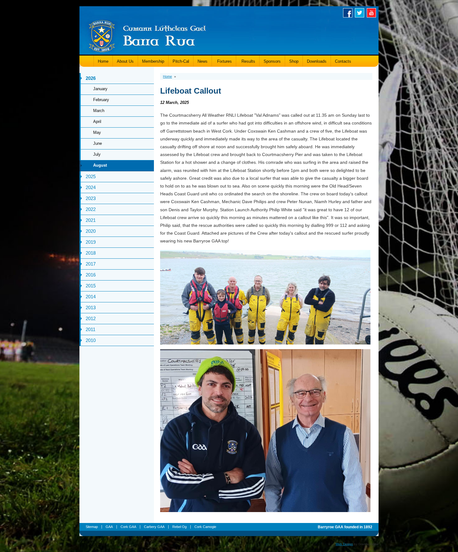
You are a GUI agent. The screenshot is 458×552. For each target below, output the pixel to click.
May (97, 132)
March (98, 110)
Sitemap (92, 527)
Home (103, 61)
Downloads (317, 61)
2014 (91, 296)
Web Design (344, 544)
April (97, 121)
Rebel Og (179, 527)
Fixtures (224, 61)
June (97, 143)
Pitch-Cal (181, 61)
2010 (91, 340)
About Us (125, 61)
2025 (91, 176)
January (100, 88)
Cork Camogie (205, 527)
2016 (91, 274)
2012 (91, 318)
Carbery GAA (154, 527)
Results (247, 61)
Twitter (361, 12)
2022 (91, 209)
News (203, 61)
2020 (91, 231)
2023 (91, 198)
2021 (91, 220)
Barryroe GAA (147, 35)
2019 (91, 242)
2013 (91, 307)
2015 (91, 285)
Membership (153, 61)
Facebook (349, 12)
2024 (91, 187)
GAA (109, 527)
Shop (293, 61)
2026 (91, 78)
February (101, 99)
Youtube (373, 12)
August (100, 165)
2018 (91, 253)
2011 (90, 329)
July (97, 154)
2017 (91, 263)
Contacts (343, 61)
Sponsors (272, 61)
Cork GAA (128, 527)
